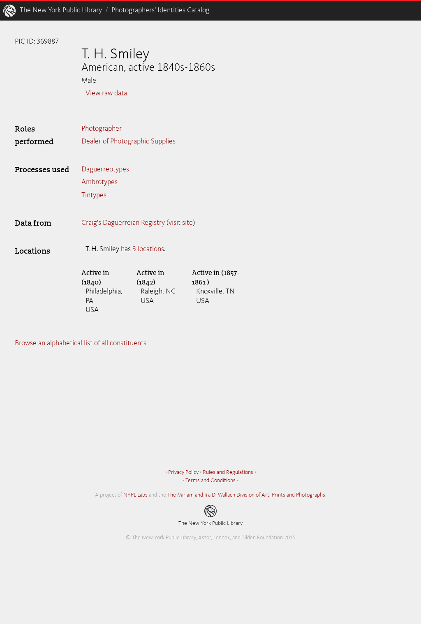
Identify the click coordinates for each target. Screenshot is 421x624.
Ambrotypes (99, 182)
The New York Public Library (61, 10)
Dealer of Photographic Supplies (128, 141)
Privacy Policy (183, 472)
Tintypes (93, 195)
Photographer (101, 128)
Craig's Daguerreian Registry (123, 222)
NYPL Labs (135, 495)
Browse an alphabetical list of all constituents (80, 343)
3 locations (148, 249)
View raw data (106, 93)
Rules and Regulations (228, 472)
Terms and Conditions (210, 480)
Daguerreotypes (105, 169)
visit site (181, 222)
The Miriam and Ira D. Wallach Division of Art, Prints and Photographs (246, 495)
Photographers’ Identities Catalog (160, 10)
